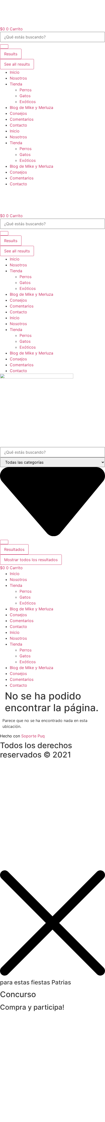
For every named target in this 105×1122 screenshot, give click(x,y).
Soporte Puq (33, 735)
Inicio (15, 72)
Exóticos (28, 101)
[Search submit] (4, 46)
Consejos (18, 113)
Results (10, 53)
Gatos (25, 95)
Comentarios (21, 119)
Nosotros (18, 78)
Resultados (14, 549)
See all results (17, 64)
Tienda (16, 84)
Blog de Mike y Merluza (31, 107)
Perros (26, 89)
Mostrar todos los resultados (31, 559)
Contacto (18, 125)
